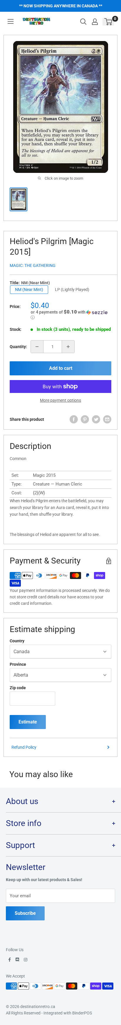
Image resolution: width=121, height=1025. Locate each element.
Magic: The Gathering (33, 265)
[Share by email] (107, 419)
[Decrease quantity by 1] (37, 346)
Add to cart (60, 368)
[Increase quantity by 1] (68, 346)
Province (18, 664)
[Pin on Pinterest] (85, 419)
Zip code (18, 688)
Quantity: (18, 346)
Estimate (28, 722)
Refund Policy (23, 747)
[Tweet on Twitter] (96, 419)
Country (17, 641)
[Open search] (83, 21)
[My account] (95, 21)
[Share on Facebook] (74, 419)
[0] (108, 21)
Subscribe (25, 913)
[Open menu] (10, 21)
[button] (71, 314)
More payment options (60, 400)
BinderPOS (82, 1013)
